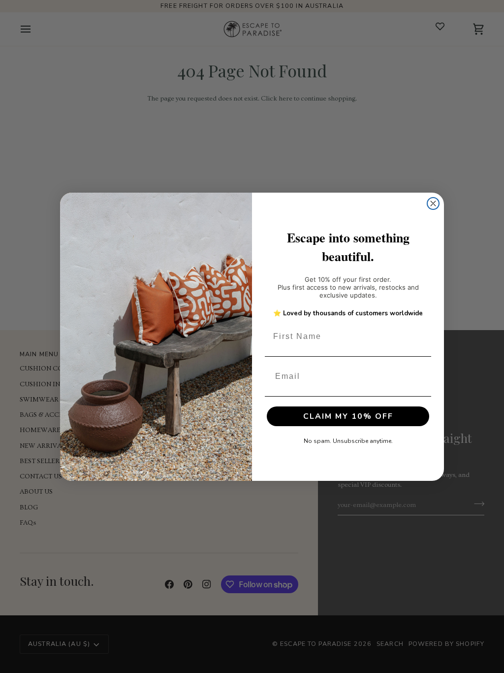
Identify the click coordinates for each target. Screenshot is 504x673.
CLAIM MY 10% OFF (348, 416)
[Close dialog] (433, 203)
